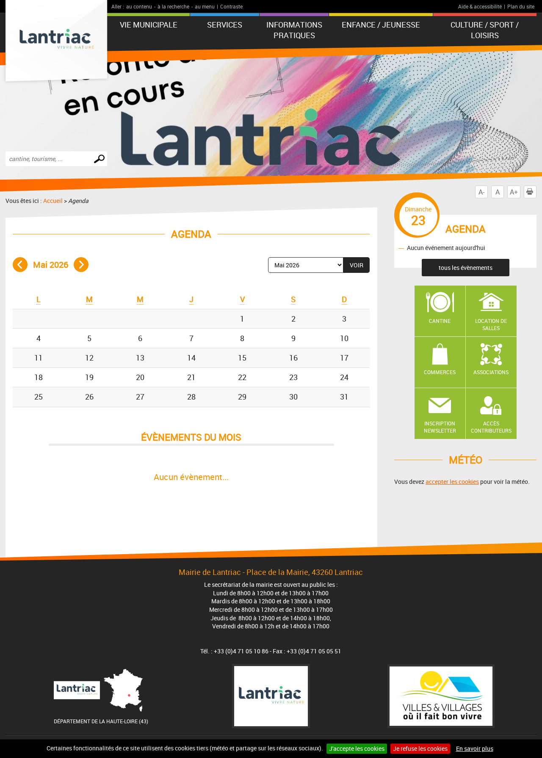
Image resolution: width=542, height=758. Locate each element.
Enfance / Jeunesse (381, 24)
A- (481, 192)
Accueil (53, 201)
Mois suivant (81, 264)
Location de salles (491, 324)
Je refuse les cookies (420, 748)
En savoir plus (474, 748)
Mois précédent (20, 264)
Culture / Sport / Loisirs (485, 29)
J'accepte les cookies (356, 748)
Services (224, 24)
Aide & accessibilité (480, 6)
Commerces (440, 372)
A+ (514, 192)
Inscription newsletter (440, 427)
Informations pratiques (294, 29)
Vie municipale (148, 24)
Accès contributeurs (491, 427)
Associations (491, 372)
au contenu (139, 6)
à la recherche (173, 6)
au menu (205, 6)
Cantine (440, 320)
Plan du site (520, 6)
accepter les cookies (452, 482)
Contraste (231, 6)
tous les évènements (465, 268)
